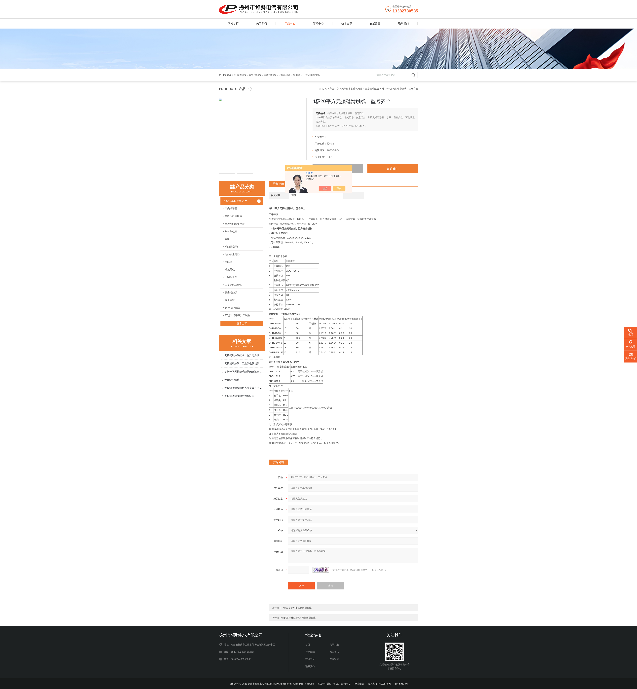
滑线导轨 (230, 269)
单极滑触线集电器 (235, 223)
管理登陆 (359, 683)
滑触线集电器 (232, 254)
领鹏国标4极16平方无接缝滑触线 (298, 617)
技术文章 (346, 23)
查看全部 (242, 323)
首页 (324, 88)
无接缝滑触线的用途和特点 (239, 396)
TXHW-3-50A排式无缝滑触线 (296, 607)
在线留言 (375, 23)
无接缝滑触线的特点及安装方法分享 (243, 387)
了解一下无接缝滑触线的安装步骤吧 (243, 371)
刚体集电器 (231, 231)
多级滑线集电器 (233, 216)
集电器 (228, 261)
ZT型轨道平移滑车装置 (237, 315)
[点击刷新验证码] (321, 570)
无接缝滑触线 (372, 88)
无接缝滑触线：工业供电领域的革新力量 (243, 363)
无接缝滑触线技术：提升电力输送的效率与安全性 (243, 355)
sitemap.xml (401, 683)
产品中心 (290, 23)
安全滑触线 (231, 292)
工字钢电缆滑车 (233, 284)
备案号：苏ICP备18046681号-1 (334, 683)
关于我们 (261, 23)
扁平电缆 (230, 300)
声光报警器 (231, 208)
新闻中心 (318, 23)
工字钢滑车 (231, 277)
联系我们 (403, 23)
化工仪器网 (385, 683)
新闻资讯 (334, 652)
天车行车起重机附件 (351, 88)
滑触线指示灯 (232, 246)
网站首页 (233, 23)
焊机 (227, 239)
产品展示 (310, 652)
